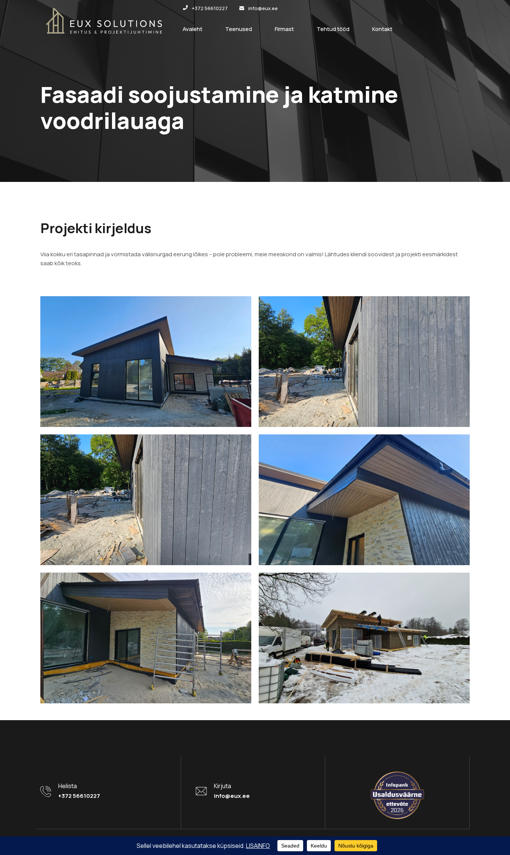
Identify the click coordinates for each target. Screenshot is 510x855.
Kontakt (382, 29)
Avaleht (192, 29)
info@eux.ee (232, 796)
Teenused (238, 29)
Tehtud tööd (333, 29)
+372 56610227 (79, 796)
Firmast (284, 29)
